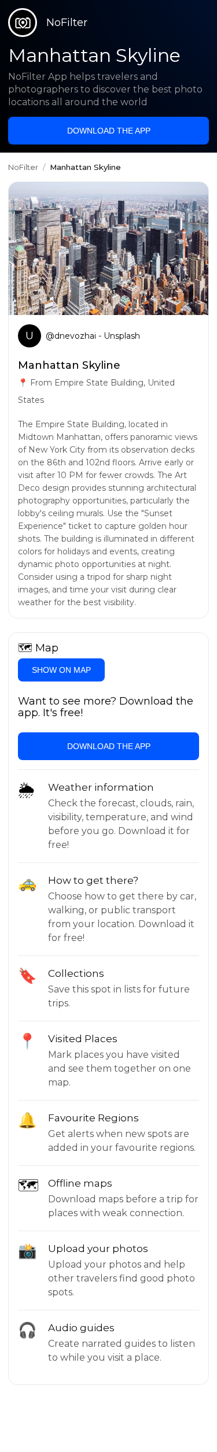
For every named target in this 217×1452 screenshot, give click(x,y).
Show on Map (61, 670)
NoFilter (23, 167)
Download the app (108, 130)
